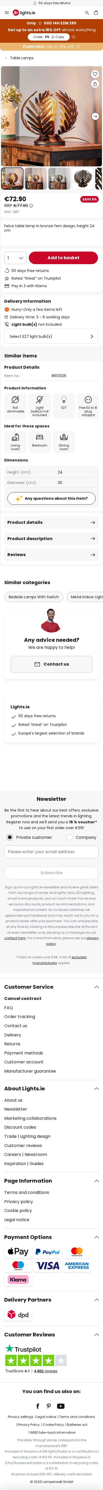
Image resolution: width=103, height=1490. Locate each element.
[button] (12, 178)
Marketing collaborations (30, 1118)
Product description (30, 539)
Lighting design (35, 1136)
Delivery (12, 1035)
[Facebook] (41, 1406)
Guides (37, 1164)
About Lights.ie (24, 1088)
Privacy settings (20, 1417)
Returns (12, 1044)
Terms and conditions (26, 1192)
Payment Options (28, 1237)
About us (13, 1100)
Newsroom (36, 1154)
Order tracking (19, 1017)
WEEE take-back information (53, 1432)
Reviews (16, 555)
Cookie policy (18, 1211)
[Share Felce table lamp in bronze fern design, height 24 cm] (95, 84)
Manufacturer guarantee (30, 1071)
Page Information (28, 1180)
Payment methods (23, 1053)
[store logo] (27, 12)
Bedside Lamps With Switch (34, 597)
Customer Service (28, 987)
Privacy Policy (29, 1424)
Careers (12, 1154)
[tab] (51, 1029)
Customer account (24, 1062)
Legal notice (16, 1220)
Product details (25, 522)
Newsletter (15, 1109)
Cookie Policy (53, 1424)
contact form (15, 938)
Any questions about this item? (56, 498)
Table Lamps (22, 58)
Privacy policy (18, 1202)
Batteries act (77, 1424)
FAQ (8, 1008)
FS (48, 37)
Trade (10, 1136)
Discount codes (20, 1127)
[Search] (87, 12)
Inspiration (15, 1164)
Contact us (15, 1026)
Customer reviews (23, 1146)
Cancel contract (22, 999)
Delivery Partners (27, 1299)
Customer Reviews (29, 1334)
